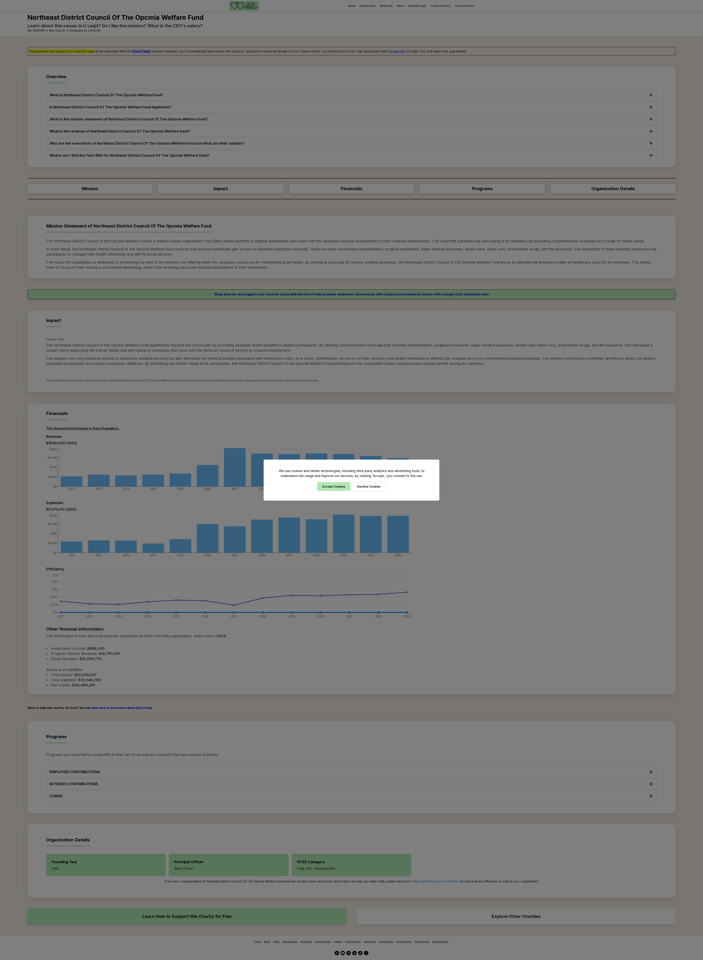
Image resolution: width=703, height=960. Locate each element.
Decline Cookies (369, 486)
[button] (351, 480)
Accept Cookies (333, 486)
